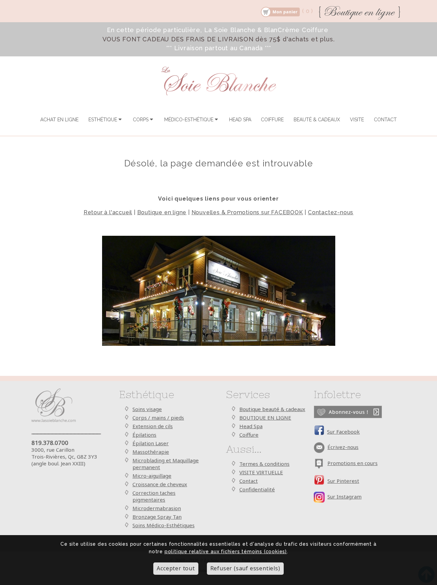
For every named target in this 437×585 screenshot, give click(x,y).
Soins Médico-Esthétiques (163, 525)
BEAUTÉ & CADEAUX (317, 119)
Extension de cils (152, 426)
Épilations (144, 434)
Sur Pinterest (343, 480)
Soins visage (147, 409)
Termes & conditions (264, 463)
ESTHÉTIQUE (103, 119)
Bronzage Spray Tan (157, 516)
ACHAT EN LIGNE (59, 119)
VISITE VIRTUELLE (261, 472)
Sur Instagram (344, 496)
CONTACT (385, 119)
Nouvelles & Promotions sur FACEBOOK (247, 212)
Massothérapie (150, 451)
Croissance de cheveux (159, 484)
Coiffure (248, 434)
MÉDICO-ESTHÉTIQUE (189, 119)
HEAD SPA (240, 119)
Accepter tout (176, 568)
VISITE (357, 119)
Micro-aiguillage (151, 475)
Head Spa (251, 426)
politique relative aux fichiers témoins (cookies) (226, 551)
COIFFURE (272, 119)
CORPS (141, 119)
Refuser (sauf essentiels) (245, 568)
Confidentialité (257, 489)
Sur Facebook (343, 431)
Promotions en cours (352, 463)
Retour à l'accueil (108, 212)
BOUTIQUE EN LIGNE (265, 417)
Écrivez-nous (342, 447)
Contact (248, 480)
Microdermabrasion (156, 508)
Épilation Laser (150, 443)
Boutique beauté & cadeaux (272, 409)
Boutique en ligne (162, 212)
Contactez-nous (330, 212)
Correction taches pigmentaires (153, 496)
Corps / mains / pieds (158, 417)
